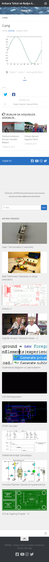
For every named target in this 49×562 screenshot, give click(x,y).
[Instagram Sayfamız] (41, 161)
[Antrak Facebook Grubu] (32, 161)
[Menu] (45, 3)
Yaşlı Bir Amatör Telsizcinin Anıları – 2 (20, 338)
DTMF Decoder (9, 426)
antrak (11, 31)
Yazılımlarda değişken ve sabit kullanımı (21, 367)
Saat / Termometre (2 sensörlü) (17, 247)
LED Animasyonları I (12, 396)
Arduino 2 (7, 308)
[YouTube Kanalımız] (36, 161)
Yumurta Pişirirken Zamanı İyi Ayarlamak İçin (23, 484)
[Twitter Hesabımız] (45, 161)
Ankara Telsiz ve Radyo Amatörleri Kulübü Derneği (19, 3)
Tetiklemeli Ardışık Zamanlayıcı (17, 455)
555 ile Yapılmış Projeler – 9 (15, 513)
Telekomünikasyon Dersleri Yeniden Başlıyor (10, 139)
